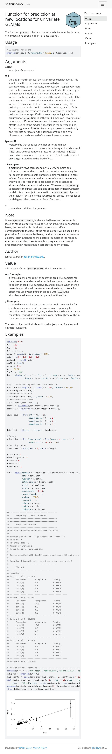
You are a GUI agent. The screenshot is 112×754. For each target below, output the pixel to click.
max (65, 683)
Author (89, 33)
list (19, 363)
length (22, 360)
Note (88, 28)
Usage (88, 18)
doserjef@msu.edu (33, 256)
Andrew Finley (40, 747)
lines (9, 689)
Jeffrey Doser (25, 747)
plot (9, 680)
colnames (11, 670)
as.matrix (23, 405)
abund (18, 472)
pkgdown (96, 747)
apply (27, 677)
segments (11, 686)
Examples (90, 43)
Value (88, 38)
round (39, 387)
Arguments (91, 23)
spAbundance (14, 4)
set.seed (11, 341)
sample (20, 354)
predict (11, 53)
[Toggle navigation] (103, 4)
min (44, 683)
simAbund (19, 375)
